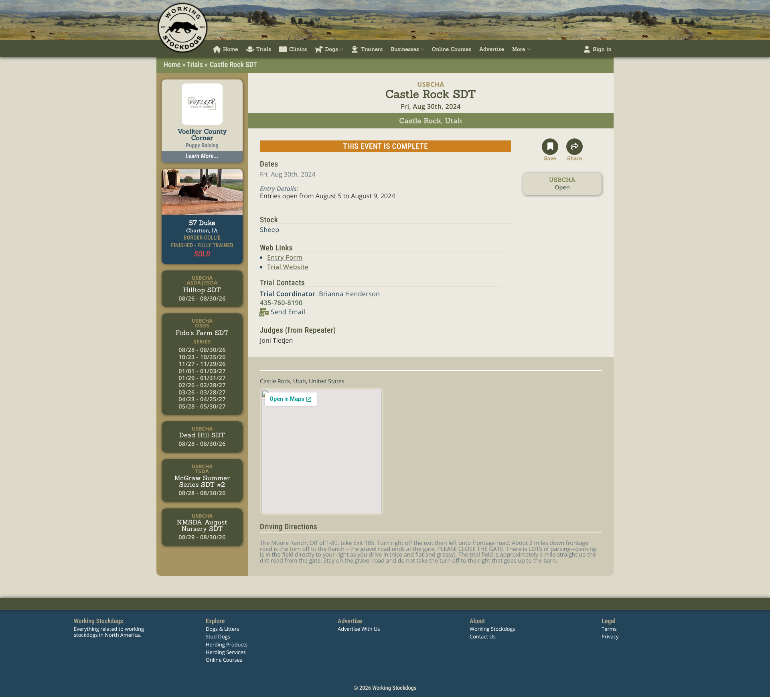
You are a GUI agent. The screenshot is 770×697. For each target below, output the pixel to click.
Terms (609, 628)
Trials (195, 65)
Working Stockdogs (492, 628)
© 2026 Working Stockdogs (384, 688)
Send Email (288, 311)
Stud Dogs (218, 636)
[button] (550, 150)
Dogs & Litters (222, 628)
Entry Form (284, 257)
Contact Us (483, 636)
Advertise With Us (359, 628)
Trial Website (288, 266)
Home (172, 65)
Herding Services (226, 652)
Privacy (610, 636)
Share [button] (574, 157)
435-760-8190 (281, 302)
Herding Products (226, 644)
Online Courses (224, 659)
